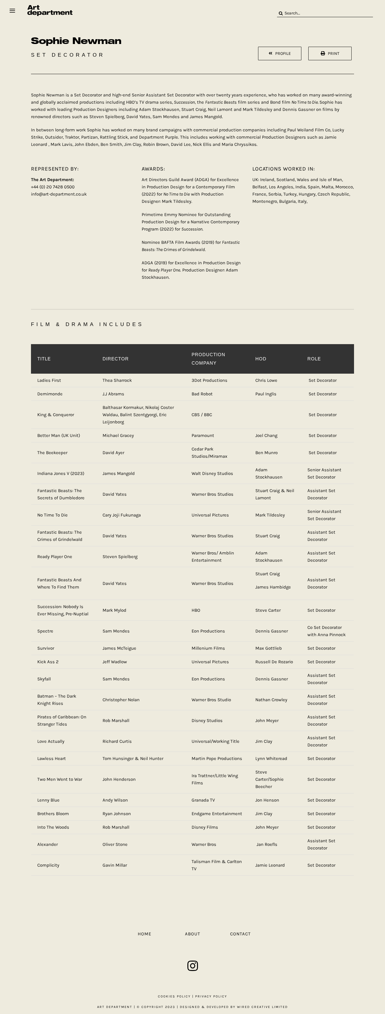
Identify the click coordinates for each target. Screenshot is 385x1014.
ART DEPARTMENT (114, 1007)
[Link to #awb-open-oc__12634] (12, 10)
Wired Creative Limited (262, 1007)
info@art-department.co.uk (59, 194)
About (192, 934)
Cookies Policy (174, 996)
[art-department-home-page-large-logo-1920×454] (49, 7)
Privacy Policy (211, 996)
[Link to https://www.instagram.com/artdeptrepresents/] (192, 966)
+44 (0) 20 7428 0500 (53, 187)
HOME (144, 934)
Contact (240, 934)
